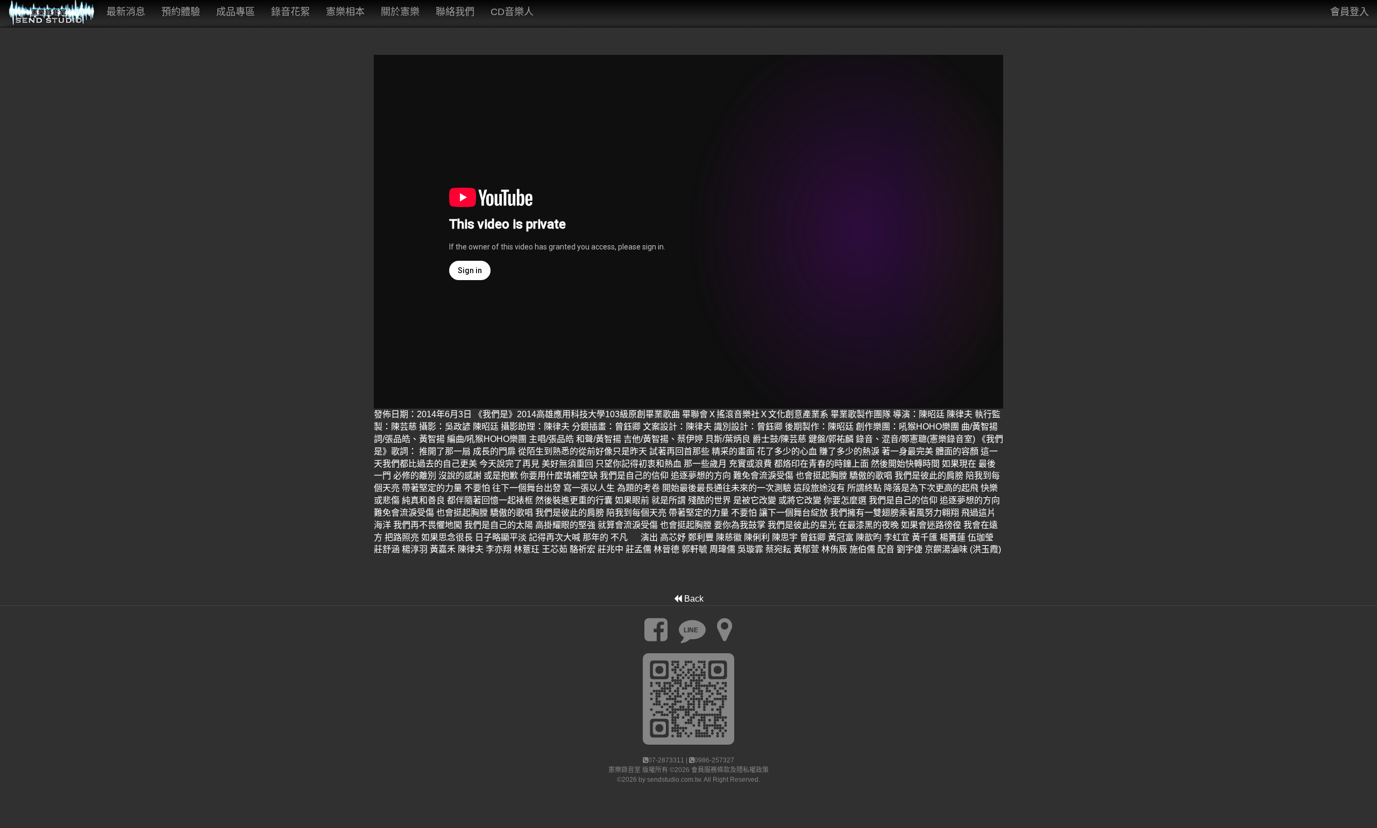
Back (693, 598)
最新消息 (126, 11)
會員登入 (1349, 11)
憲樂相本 (345, 11)
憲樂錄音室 (624, 770)
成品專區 (235, 11)
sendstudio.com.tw (674, 779)
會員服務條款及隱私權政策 (730, 770)
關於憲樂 (400, 11)
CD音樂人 (512, 11)
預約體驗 (180, 11)
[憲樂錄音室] (49, 13)
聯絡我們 (455, 11)
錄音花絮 (290, 11)
